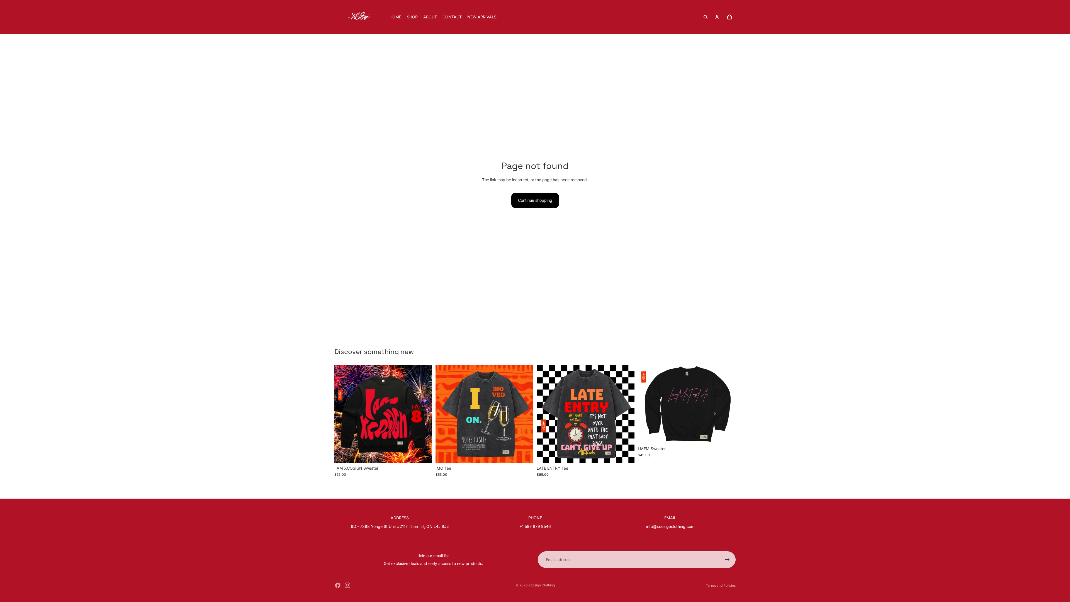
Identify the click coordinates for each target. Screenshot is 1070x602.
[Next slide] (423, 414)
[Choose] (424, 455)
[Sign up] (727, 559)
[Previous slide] (342, 414)
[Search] (705, 17)
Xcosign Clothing (541, 585)
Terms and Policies (721, 585)
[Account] (717, 17)
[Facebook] (337, 585)
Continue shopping (535, 200)
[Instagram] (347, 585)
